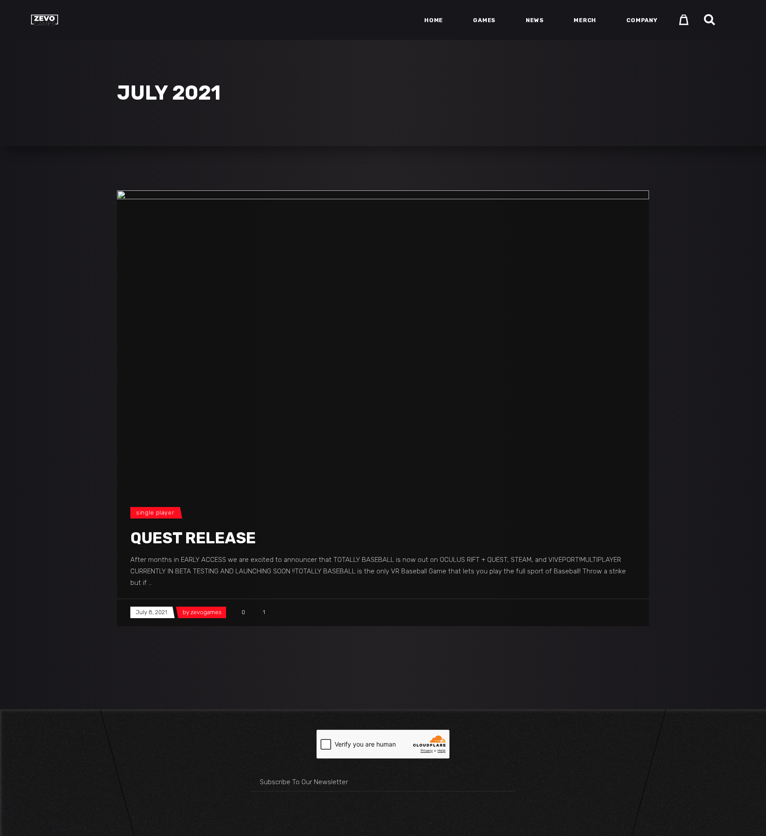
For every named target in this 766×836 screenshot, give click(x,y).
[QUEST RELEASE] (383, 339)
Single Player (155, 512)
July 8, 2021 (151, 612)
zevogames (206, 612)
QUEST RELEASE (193, 538)
